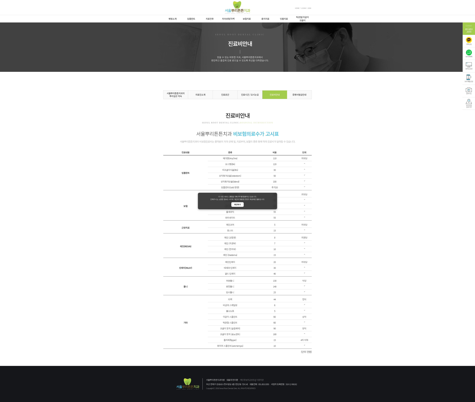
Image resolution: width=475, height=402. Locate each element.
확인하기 (237, 204)
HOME (297, 8)
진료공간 (225, 94)
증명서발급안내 (299, 94)
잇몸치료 (284, 18)
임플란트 (191, 18)
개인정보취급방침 (247, 379)
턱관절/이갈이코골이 (302, 18)
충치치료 (265, 18)
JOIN (309, 8)
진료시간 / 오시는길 (250, 94)
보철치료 (247, 18)
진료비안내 (275, 94)
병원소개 (173, 18)
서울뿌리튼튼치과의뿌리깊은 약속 (176, 95)
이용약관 (260, 379)
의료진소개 (200, 94)
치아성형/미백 (228, 18)
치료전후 (210, 18)
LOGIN (303, 8)
